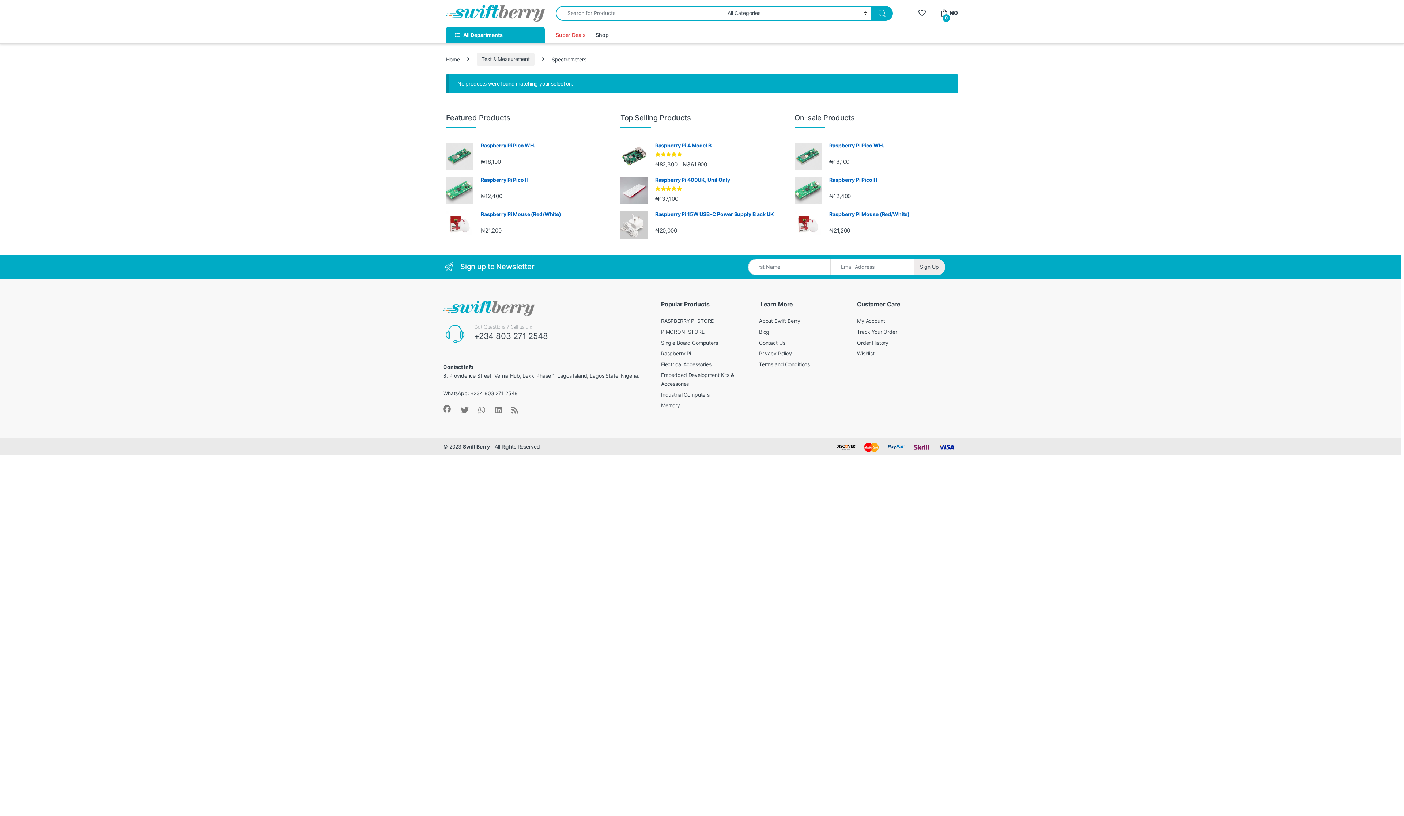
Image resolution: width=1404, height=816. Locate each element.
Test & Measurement (505, 59)
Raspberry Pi (676, 353)
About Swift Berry (779, 321)
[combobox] (640, 13)
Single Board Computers (689, 343)
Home (453, 59)
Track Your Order (877, 332)
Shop (602, 35)
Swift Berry (476, 446)
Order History (872, 343)
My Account (871, 321)
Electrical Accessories (686, 364)
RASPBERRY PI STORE (687, 321)
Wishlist (866, 353)
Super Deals (570, 35)
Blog (764, 332)
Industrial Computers (685, 395)
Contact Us (772, 343)
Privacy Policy (775, 353)
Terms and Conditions (784, 364)
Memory (670, 405)
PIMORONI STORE (683, 332)
